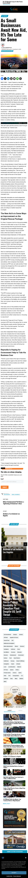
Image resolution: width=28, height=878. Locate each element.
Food (14, 4)
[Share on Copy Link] (20, 78)
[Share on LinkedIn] (8, 78)
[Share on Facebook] (2, 78)
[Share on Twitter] (5, 78)
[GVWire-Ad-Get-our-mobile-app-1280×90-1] (14, 123)
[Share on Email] (14, 78)
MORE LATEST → (7, 803)
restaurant (7, 494)
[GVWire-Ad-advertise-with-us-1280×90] (14, 72)
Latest (4, 546)
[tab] (10, 710)
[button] (26, 857)
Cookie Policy (9, 876)
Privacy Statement (17, 876)
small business (16, 494)
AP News (4, 16)
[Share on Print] (11, 78)
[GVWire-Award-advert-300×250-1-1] (15, 827)
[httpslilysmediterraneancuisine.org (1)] (15, 708)
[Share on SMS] (17, 78)
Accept (14, 872)
